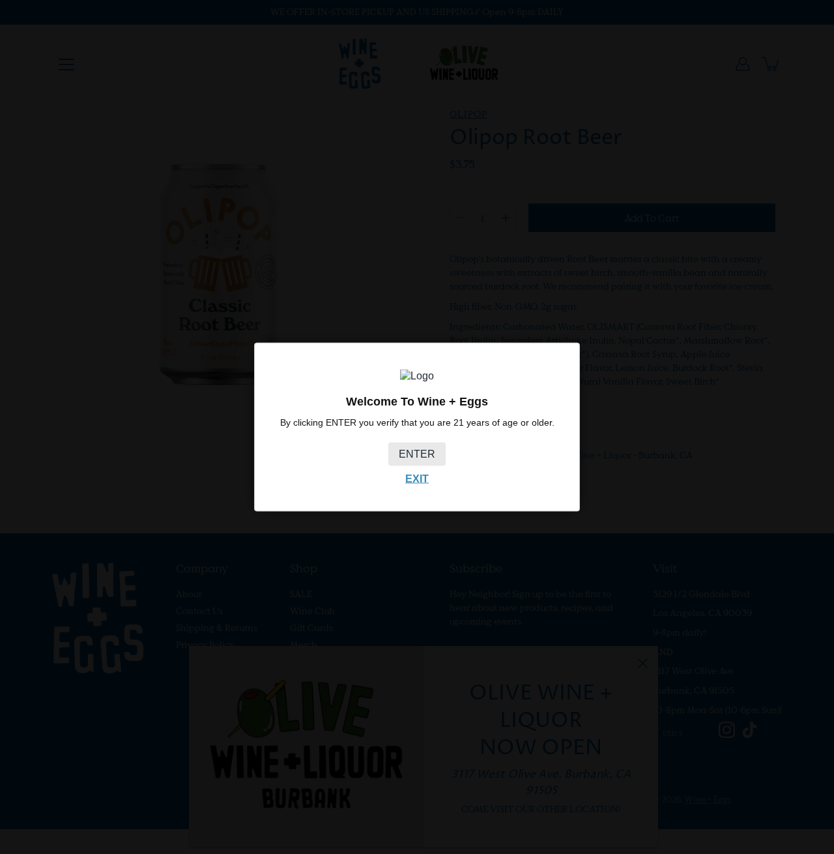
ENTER (417, 453)
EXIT (417, 478)
